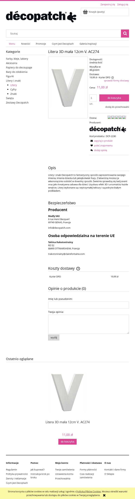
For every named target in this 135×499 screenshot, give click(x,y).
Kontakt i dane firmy (115, 469)
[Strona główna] (41, 16)
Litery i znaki (13, 80)
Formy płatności (88, 469)
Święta (10, 98)
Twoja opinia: (56, 312)
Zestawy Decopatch (17, 102)
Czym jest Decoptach (17, 482)
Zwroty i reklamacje (16, 478)
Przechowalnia (62, 478)
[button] (101, 140)
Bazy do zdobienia (16, 72)
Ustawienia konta (64, 473)
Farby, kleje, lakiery (17, 58)
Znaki (13, 93)
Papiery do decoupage (19, 67)
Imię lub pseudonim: (60, 299)
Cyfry (13, 89)
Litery (13, 85)
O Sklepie (109, 473)
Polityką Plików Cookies (88, 491)
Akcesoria (11, 63)
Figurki (10, 76)
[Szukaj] (125, 33)
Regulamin (11, 469)
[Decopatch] (107, 129)
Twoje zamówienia (64, 469)
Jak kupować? (38, 469)
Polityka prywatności (17, 473)
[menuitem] (12, 44)
